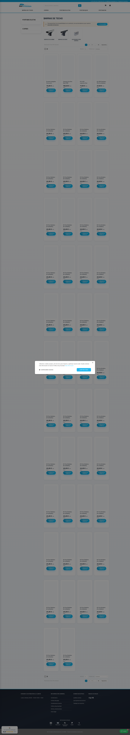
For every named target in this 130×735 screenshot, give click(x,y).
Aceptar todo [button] (84, 369)
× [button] (92, 362)
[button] (46, 369)
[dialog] (65, 367)
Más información (69, 365)
